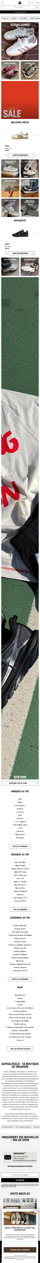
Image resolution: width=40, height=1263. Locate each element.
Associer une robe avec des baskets (20, 1007)
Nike (20, 799)
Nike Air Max (20, 887)
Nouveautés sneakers (23, 1127)
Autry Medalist (20, 862)
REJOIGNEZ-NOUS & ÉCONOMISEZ (20, 1250)
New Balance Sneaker (20, 931)
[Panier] (38, 3)
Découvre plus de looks (18, 783)
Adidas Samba (20, 865)
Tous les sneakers (20, 909)
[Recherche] (36, 7)
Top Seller (23, 18)
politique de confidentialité (8, 1185)
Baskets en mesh (20, 967)
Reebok (20, 808)
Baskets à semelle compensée (20, 944)
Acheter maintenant (20, 155)
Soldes (13, 18)
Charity (20, 998)
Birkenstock (20, 834)
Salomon (20, 831)
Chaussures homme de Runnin (20, 935)
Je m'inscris (20, 1180)
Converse (20, 811)
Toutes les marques (20, 846)
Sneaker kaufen (7, 1127)
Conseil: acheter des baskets (20, 1033)
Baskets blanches (20, 925)
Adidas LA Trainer (20, 881)
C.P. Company (20, 821)
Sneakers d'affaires (20, 954)
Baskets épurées (20, 951)
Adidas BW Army (20, 871)
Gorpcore (20, 1040)
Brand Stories (20, 995)
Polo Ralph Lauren (20, 824)
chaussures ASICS (20, 970)
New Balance (20, 805)
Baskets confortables (20, 1030)
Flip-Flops (20, 960)
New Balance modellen (20, 1020)
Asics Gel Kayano (20, 875)
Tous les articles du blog (20, 1049)
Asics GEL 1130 (20, 900)
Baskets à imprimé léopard (20, 964)
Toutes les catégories (20, 979)
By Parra (20, 818)
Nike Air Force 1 (20, 884)
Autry (20, 815)
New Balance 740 (20, 897)
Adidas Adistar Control (20, 868)
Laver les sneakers (20, 1011)
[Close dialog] (35, 1211)
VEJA (20, 827)
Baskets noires (20, 928)
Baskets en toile (20, 947)
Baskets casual (20, 941)
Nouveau (5, 18)
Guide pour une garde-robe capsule (20, 1027)
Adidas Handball (20, 891)
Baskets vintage (20, 1023)
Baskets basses (20, 938)
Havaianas (20, 837)
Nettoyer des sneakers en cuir (20, 1017)
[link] (20, 2)
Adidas (20, 802)
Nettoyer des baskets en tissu (20, 1014)
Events (20, 1004)
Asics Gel (20, 878)
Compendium (20, 1001)
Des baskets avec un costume (20, 1036)
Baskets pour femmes (20, 957)
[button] (6, 156)
